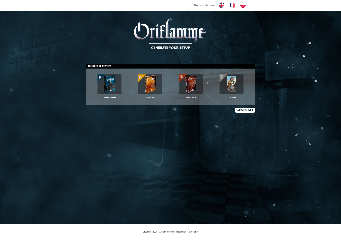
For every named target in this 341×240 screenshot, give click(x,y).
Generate (245, 110)
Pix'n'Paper (193, 232)
